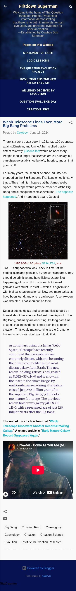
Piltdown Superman (38, 6)
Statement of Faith (38, 53)
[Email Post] (5, 520)
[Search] (71, 7)
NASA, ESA (48, 263)
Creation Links (38, 109)
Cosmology (12, 534)
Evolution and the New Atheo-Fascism (38, 81)
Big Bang (11, 527)
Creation (30, 534)
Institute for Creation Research (41, 542)
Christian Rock (31, 527)
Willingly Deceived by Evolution (38, 92)
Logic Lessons (38, 60)
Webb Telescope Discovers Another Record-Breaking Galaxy (36, 426)
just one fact (32, 151)
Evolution (11, 542)
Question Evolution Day (38, 101)
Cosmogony (54, 527)
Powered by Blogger (40, 568)
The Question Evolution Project (38, 70)
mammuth (46, 576)
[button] (71, 123)
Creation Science (51, 534)
